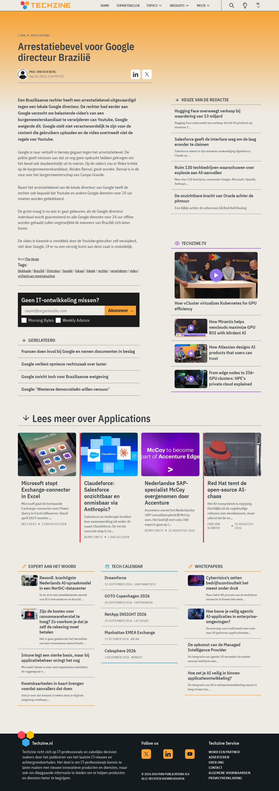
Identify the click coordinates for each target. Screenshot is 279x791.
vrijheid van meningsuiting (36, 276)
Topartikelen (128, 5)
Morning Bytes (41, 320)
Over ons (216, 762)
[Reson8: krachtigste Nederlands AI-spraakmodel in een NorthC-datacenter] (29, 588)
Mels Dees (28, 524)
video (133, 271)
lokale (91, 271)
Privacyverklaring (225, 778)
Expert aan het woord (52, 566)
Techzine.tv (194, 243)
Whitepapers (209, 566)
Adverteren (219, 757)
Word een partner (224, 752)
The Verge (32, 259)
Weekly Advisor (76, 320)
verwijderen (119, 271)
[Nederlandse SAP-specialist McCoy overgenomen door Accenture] (170, 454)
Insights (177, 5)
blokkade (24, 271)
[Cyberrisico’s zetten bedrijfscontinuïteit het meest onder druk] (196, 588)
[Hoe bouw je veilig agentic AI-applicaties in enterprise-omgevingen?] (196, 622)
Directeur (53, 271)
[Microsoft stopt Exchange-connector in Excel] (47, 454)
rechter (103, 271)
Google (68, 271)
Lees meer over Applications (91, 418)
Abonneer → (121, 310)
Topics (152, 5)
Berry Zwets (93, 537)
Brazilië (39, 271)
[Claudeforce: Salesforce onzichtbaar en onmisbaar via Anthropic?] (109, 454)
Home (104, 5)
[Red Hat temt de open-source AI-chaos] (232, 454)
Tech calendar (127, 566)
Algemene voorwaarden (229, 773)
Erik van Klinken (214, 526)
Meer (201, 5)
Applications (40, 35)
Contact (215, 767)
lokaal (79, 271)
